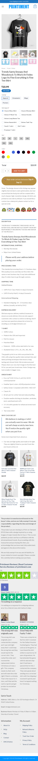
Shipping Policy (27, 725)
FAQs (5, 729)
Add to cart (19, 171)
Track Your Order (28, 736)
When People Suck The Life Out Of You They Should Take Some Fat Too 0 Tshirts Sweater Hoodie (10, 501)
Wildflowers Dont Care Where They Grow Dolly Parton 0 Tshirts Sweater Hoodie (27, 471)
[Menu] (3, 6)
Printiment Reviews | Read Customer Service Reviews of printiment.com (16, 565)
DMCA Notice (8, 742)
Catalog (4, 95)
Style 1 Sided (11, 68)
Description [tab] (6, 221)
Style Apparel (5, 108)
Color (3, 149)
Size (3, 135)
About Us (7, 725)
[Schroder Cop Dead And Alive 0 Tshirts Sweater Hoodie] (10, 458)
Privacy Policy (27, 740)
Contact (6, 738)
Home (3, 68)
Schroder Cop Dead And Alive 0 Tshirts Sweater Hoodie (9, 470)
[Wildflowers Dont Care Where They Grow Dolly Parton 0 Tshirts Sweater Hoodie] (28, 458)
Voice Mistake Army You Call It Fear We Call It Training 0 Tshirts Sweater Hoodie (28, 501)
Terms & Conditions (28, 744)
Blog (5, 733)
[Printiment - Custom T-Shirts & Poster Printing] (19, 6)
